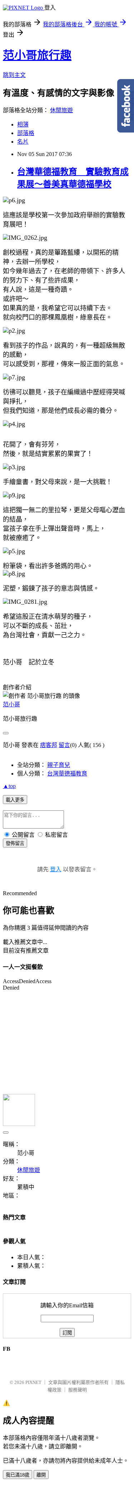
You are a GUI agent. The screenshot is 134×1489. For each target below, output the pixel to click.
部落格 (25, 133)
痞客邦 (48, 745)
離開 (41, 1475)
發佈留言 (15, 843)
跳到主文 (14, 75)
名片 (23, 142)
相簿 (23, 124)
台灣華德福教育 (67, 774)
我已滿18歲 (17, 1475)
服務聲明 (77, 1389)
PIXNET (33, 1382)
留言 (64, 745)
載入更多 (15, 800)
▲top (9, 786)
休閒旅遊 (61, 110)
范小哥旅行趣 (37, 55)
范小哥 (11, 704)
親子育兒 (58, 765)
